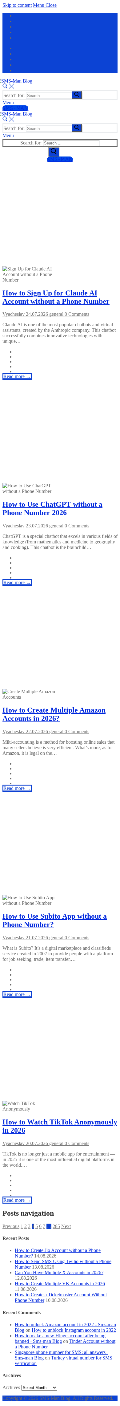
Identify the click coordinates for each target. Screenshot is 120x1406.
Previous (10, 1226)
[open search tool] (8, 87)
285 (56, 1226)
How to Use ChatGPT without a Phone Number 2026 (52, 508)
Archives (11, 1387)
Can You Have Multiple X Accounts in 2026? (59, 1272)
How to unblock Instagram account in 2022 (74, 1330)
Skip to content (17, 5)
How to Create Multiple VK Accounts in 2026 (60, 1283)
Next (66, 1226)
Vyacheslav (13, 314)
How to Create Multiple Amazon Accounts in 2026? (54, 714)
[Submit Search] (53, 151)
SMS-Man (15, 108)
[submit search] (77, 95)
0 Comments (76, 314)
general (55, 314)
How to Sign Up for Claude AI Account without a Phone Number (56, 297)
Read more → (17, 376)
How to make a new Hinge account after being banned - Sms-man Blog (60, 1338)
